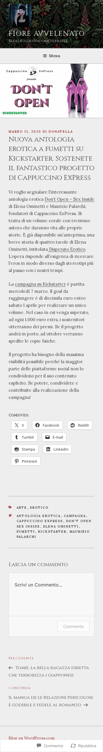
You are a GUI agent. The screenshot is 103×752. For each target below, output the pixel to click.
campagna (75, 516)
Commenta (73, 626)
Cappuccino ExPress (40, 521)
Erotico (39, 508)
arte (22, 508)
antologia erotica (39, 516)
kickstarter (52, 532)
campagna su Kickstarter (40, 284)
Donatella (61, 132)
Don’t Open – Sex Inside (69, 199)
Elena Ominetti (61, 526)
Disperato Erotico (66, 249)
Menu (54, 55)
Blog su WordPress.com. (32, 738)
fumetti (26, 532)
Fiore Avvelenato (47, 33)
